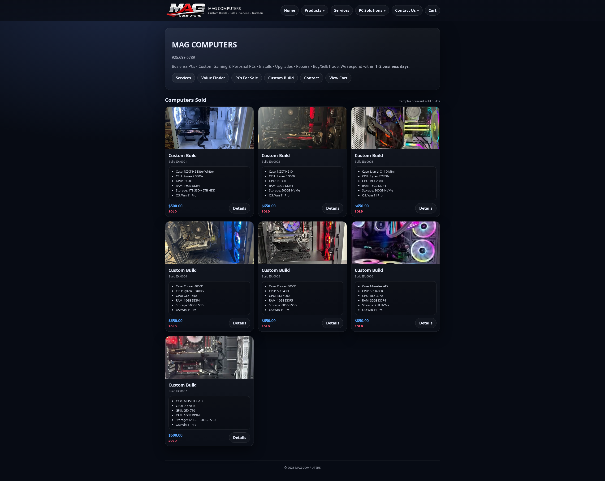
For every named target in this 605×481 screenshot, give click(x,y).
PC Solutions (370, 10)
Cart (432, 10)
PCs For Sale (246, 78)
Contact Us (405, 10)
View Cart (338, 78)
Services (341, 10)
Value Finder (213, 78)
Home (289, 10)
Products (313, 10)
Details (239, 208)
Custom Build (281, 78)
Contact (311, 78)
